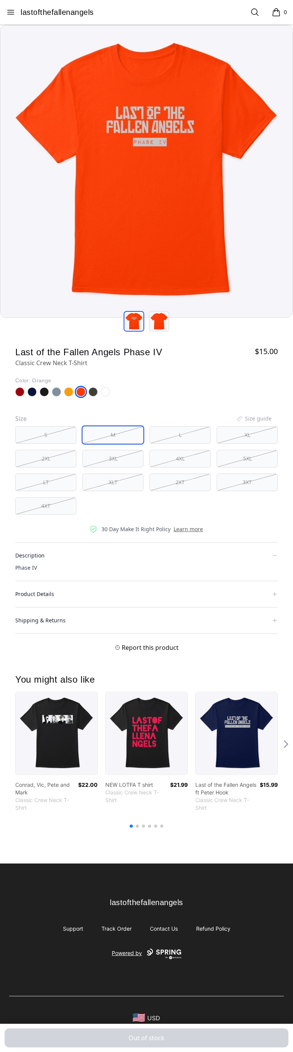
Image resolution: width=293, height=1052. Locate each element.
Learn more (188, 529)
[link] (56, 733)
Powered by (127, 953)
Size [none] (21, 418)
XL (247, 434)
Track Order (116, 928)
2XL (46, 458)
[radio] (45, 435)
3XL (113, 458)
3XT (247, 482)
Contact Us (164, 928)
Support (73, 928)
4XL (180, 458)
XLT (113, 482)
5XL (247, 458)
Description (30, 555)
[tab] (133, 321)
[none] (254, 418)
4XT (45, 505)
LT (46, 482)
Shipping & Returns (40, 620)
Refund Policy (213, 928)
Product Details (34, 594)
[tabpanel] (146, 171)
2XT (180, 482)
